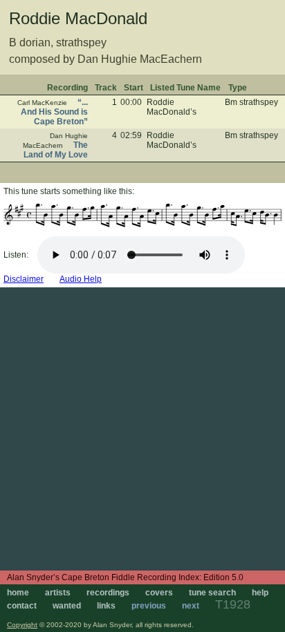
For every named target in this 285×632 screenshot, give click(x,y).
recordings (107, 592)
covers (159, 592)
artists (58, 592)
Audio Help (80, 279)
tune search (212, 592)
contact (22, 606)
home (18, 592)
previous (148, 606)
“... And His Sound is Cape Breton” (54, 111)
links (106, 606)
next (190, 606)
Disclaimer (23, 279)
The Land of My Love (56, 150)
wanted (67, 606)
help (260, 592)
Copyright (22, 625)
